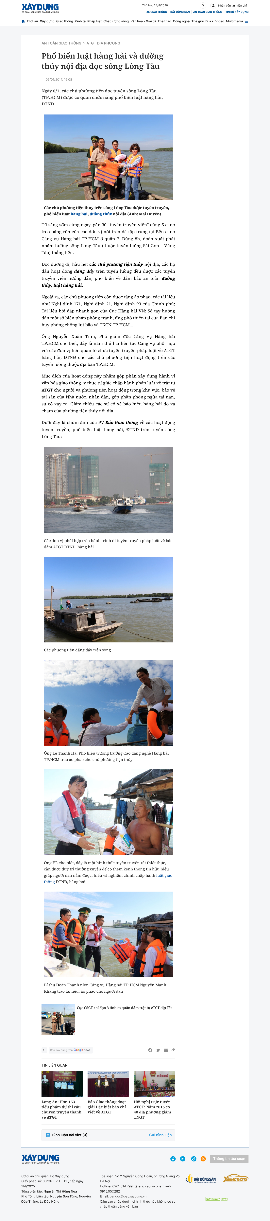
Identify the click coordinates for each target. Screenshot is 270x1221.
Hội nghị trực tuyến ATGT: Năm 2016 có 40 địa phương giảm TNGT (152, 1109)
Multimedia (234, 21)
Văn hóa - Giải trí (143, 21)
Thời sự (32, 21)
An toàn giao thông (207, 12)
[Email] (166, 1050)
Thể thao (164, 21)
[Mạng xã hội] (193, 1158)
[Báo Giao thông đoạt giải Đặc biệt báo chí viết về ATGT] (108, 1084)
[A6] (108, 812)
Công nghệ (181, 21)
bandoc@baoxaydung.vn (128, 1196)
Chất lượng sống (116, 21)
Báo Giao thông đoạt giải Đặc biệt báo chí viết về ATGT (107, 1107)
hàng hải (79, 214)
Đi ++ (209, 21)
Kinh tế (80, 21)
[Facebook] (150, 1050)
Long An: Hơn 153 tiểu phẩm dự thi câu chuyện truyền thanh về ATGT (61, 1109)
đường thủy (101, 214)
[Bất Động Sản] (200, 1179)
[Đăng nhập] (213, 6)
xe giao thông (156, 12)
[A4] (108, 600)
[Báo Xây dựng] (40, 8)
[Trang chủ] (23, 21)
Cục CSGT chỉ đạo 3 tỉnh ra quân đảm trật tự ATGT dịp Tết (124, 1007)
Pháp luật (94, 21)
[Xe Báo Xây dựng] (236, 1178)
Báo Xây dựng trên (61, 1050)
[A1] (108, 490)
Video (219, 21)
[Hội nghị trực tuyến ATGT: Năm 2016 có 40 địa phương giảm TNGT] (154, 1084)
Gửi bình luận (160, 1135)
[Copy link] (173, 1050)
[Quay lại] (44, 1050)
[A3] (108, 157)
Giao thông (64, 21)
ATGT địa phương (103, 43)
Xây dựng (47, 21)
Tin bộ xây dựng (237, 12)
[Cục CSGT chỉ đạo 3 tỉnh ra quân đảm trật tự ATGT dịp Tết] (58, 1019)
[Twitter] (158, 1050)
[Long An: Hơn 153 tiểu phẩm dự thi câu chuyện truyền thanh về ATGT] (62, 1084)
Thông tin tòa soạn (229, 1159)
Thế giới (197, 21)
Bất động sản (180, 12)
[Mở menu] (247, 21)
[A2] (108, 703)
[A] (108, 934)
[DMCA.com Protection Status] (217, 1199)
